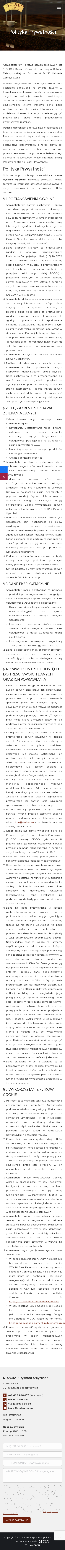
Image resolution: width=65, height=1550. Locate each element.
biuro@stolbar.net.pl (20, 1408)
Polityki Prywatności (50, 1512)
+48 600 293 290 (18, 1399)
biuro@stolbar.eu (24, 822)
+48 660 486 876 (18, 1395)
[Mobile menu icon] (59, 7)
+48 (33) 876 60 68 (19, 1403)
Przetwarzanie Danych (10, 1514)
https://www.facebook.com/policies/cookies (34, 1301)
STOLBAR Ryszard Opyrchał (35, 1537)
